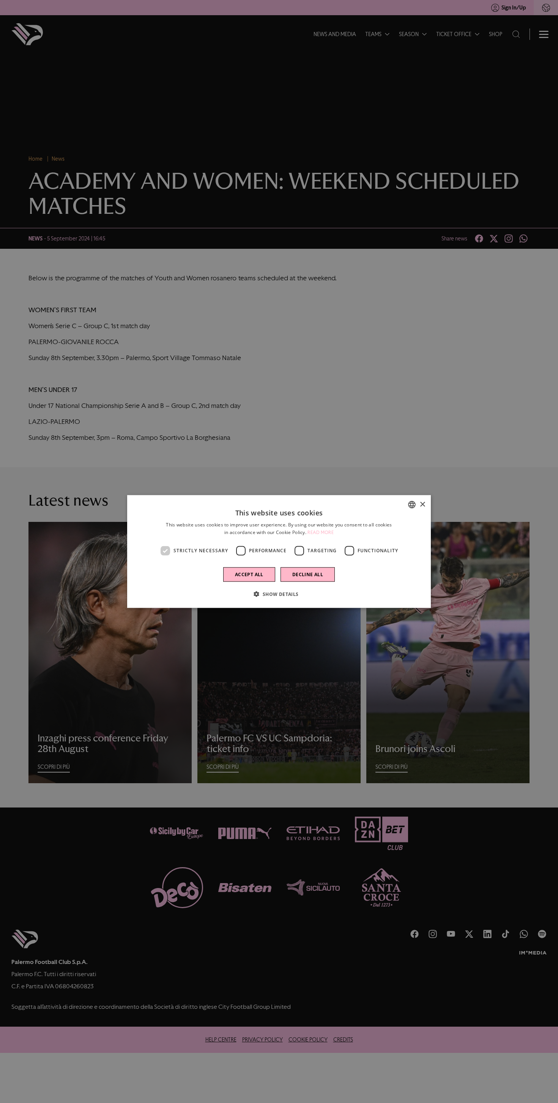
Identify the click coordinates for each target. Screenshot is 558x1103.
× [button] (422, 504)
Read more (320, 532)
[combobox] (412, 505)
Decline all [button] (307, 574)
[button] (278, 593)
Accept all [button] (249, 574)
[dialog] (279, 551)
